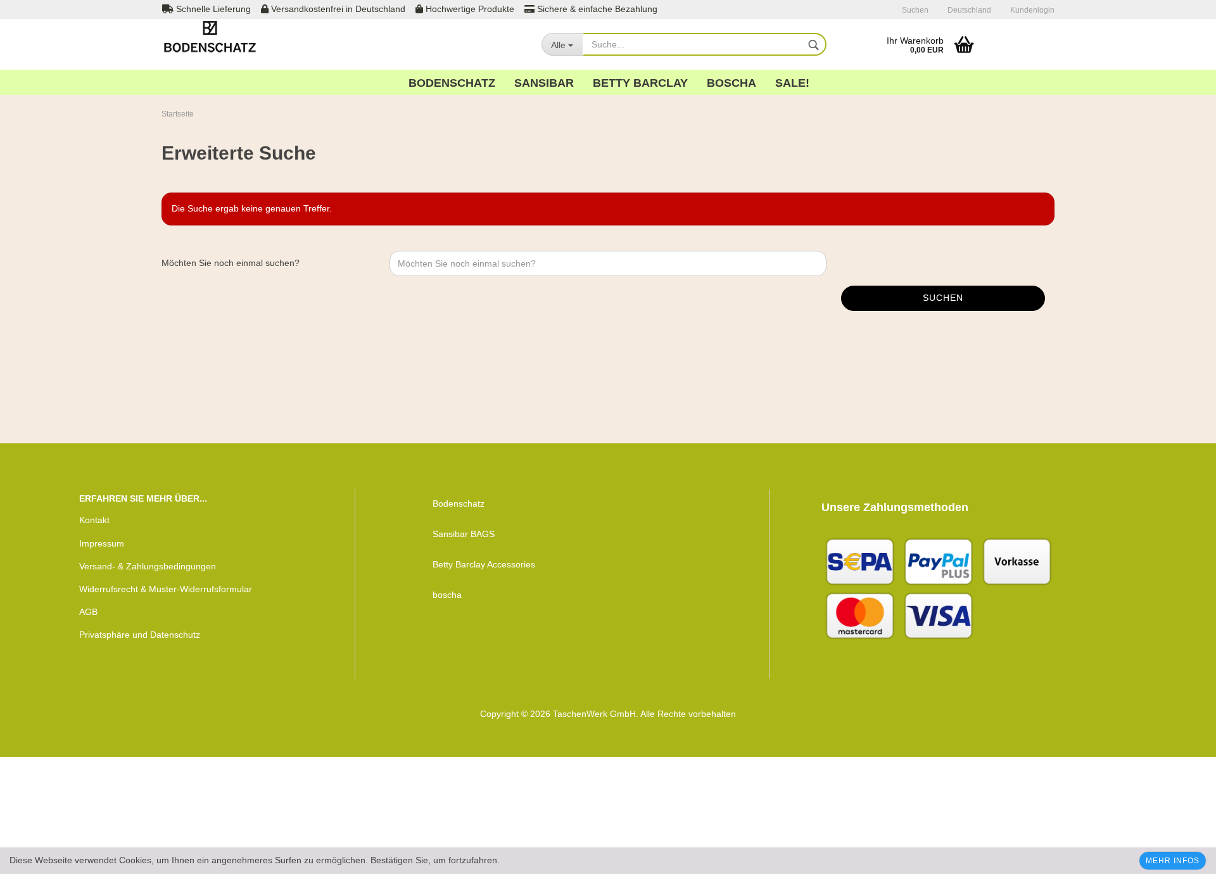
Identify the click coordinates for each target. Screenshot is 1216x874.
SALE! (792, 83)
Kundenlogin (1032, 10)
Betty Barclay (640, 83)
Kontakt (94, 520)
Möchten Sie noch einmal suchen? (231, 263)
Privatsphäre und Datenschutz (139, 635)
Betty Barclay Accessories (484, 564)
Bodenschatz (451, 83)
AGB (88, 612)
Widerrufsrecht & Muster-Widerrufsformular (165, 589)
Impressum (101, 543)
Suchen (915, 10)
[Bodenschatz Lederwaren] (243, 38)
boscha (447, 595)
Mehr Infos (1173, 860)
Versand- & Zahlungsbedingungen (147, 566)
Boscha (731, 83)
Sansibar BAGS (464, 534)
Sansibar (544, 83)
